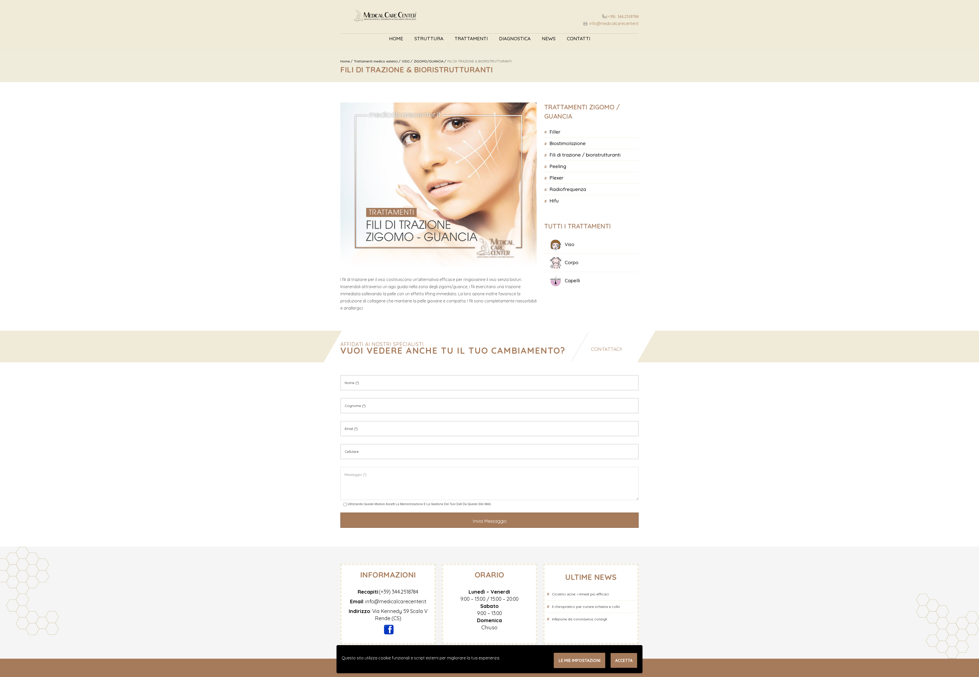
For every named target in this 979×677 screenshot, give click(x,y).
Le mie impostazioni (579, 660)
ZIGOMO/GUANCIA (428, 61)
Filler (554, 132)
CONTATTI (578, 38)
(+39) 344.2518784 (622, 16)
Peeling (557, 166)
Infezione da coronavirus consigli (579, 619)
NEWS (549, 38)
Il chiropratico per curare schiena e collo (586, 606)
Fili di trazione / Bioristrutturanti (585, 155)
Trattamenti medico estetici (376, 61)
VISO (406, 61)
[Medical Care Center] (385, 16)
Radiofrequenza (567, 189)
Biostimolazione (567, 143)
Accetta (624, 660)
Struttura (428, 38)
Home (396, 38)
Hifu (554, 201)
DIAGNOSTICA (515, 38)
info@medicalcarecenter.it (613, 23)
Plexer (556, 178)
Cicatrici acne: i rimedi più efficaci (580, 594)
